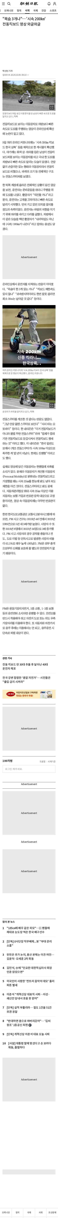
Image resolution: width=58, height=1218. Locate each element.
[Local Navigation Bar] (3, 4)
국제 (29, 1212)
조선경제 (52, 1212)
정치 (17, 1212)
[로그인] (54, 4)
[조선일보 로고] (29, 4)
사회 (41, 1212)
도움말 (42, 761)
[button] (3, 4)
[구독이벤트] (29, 694)
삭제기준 (52, 761)
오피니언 (6, 1212)
